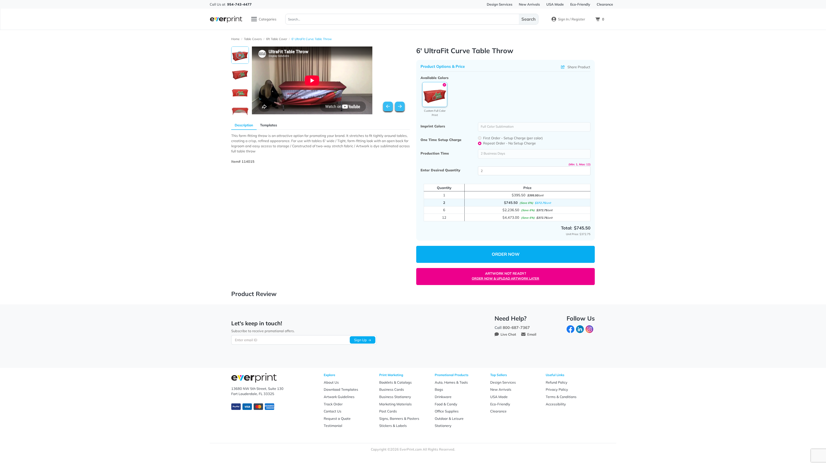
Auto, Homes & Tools (451, 382)
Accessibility (556, 404)
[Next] (400, 106)
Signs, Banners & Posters (399, 418)
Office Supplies (447, 411)
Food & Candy (446, 404)
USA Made (499, 397)
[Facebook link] (570, 329)
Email (531, 334)
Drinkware (443, 397)
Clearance (498, 411)
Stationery (443, 425)
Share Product (578, 67)
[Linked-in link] (580, 329)
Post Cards (388, 411)
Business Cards (391, 389)
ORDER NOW (505, 254)
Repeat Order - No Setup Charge (509, 143)
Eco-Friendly (500, 404)
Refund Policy (556, 382)
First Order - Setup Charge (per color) (513, 138)
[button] (434, 94)
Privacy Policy (557, 389)
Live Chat (508, 334)
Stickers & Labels (393, 425)
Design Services (503, 382)
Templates (268, 125)
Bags (439, 389)
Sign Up (360, 340)
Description (244, 125)
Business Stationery (395, 397)
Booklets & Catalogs (395, 382)
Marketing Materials (395, 404)
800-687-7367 (516, 327)
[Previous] (388, 106)
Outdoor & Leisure (449, 418)
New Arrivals (500, 389)
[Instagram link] (589, 329)
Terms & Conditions (561, 397)
